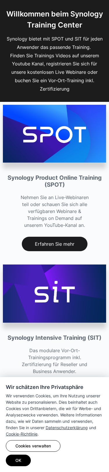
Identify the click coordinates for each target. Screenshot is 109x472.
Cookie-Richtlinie (21, 433)
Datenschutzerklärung (67, 427)
